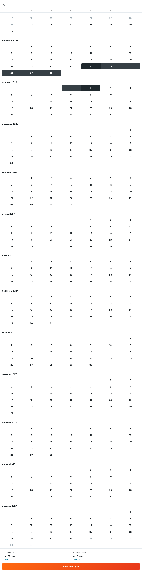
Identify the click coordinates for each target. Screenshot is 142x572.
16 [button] (51, 59)
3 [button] (71, 46)
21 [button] (91, 18)
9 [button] (51, 53)
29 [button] (110, 24)
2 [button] (51, 46)
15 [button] (31, 59)
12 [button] (111, 53)
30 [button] (130, 24)
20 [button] (71, 18)
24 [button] (11, 24)
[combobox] (8, 559)
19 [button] (51, 18)
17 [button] (12, 18)
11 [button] (91, 53)
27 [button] (71, 24)
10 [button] (71, 53)
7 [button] (11, 53)
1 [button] (31, 46)
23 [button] (130, 18)
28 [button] (91, 24)
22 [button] (110, 18)
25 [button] (31, 24)
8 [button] (31, 53)
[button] (4, 5)
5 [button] (110, 46)
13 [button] (130, 53)
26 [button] (51, 24)
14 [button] (12, 59)
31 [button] (12, 31)
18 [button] (31, 18)
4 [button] (90, 46)
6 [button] (130, 46)
